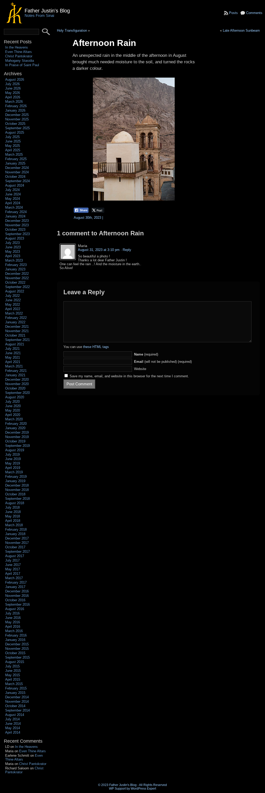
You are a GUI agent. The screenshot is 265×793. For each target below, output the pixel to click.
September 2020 (17, 393)
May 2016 (12, 622)
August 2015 (14, 662)
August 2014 (14, 715)
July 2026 (12, 84)
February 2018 (16, 529)
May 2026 (12, 93)
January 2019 (15, 481)
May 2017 (12, 569)
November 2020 (17, 384)
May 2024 (12, 199)
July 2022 (12, 296)
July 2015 (12, 666)
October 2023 (15, 229)
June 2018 (13, 512)
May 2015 (12, 675)
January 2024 (15, 216)
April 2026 (12, 97)
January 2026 (15, 110)
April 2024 (12, 203)
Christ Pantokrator (18, 56)
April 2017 (12, 574)
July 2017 (12, 560)
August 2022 (14, 291)
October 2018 (15, 494)
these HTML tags (96, 347)
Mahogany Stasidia (19, 61)
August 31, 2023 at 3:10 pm (99, 250)
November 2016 (17, 596)
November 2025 (17, 119)
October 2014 (15, 706)
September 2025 (17, 128)
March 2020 (14, 419)
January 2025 (15, 163)
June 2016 (13, 618)
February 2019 (16, 476)
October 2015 (15, 653)
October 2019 (15, 441)
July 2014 (12, 719)
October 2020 (15, 388)
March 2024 (14, 207)
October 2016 (15, 600)
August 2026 (14, 79)
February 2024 (16, 212)
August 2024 (14, 185)
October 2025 (15, 124)
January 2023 (15, 269)
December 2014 (17, 697)
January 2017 (15, 587)
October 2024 (15, 177)
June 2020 (13, 406)
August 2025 (14, 132)
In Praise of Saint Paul (22, 65)
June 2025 (13, 141)
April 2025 (12, 150)
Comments (254, 13)
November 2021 (17, 331)
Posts (233, 13)
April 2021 (12, 362)
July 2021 (12, 349)
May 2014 (12, 728)
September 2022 (17, 287)
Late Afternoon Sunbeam (241, 30)
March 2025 (14, 154)
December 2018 (17, 485)
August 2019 (14, 450)
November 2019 (17, 437)
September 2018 (17, 499)
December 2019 (17, 432)
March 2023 (14, 260)
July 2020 (12, 402)
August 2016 (14, 609)
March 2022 (14, 313)
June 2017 (13, 565)
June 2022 (13, 300)
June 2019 (13, 459)
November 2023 (17, 225)
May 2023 (12, 252)
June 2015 (13, 671)
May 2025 (12, 146)
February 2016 (16, 635)
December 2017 (17, 538)
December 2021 (17, 327)
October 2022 (15, 282)
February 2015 (16, 688)
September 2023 (17, 234)
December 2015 (17, 644)
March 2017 (14, 578)
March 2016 (14, 631)
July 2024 (12, 190)
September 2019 (17, 446)
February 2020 (16, 424)
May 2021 (12, 357)
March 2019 (14, 472)
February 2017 (16, 582)
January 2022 (15, 322)
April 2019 (12, 468)
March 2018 (14, 525)
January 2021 (15, 375)
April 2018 (12, 521)
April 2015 (12, 679)
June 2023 (13, 247)
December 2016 (17, 591)
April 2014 (12, 732)
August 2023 (14, 238)
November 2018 (17, 490)
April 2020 (12, 415)
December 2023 (17, 221)
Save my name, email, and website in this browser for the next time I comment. (129, 376)
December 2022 (17, 274)
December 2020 (17, 379)
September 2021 (17, 340)
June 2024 (13, 194)
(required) (146, 354)
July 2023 (12, 243)
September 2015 (17, 657)
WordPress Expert (143, 788)
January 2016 (15, 640)
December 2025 (17, 115)
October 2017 (15, 547)
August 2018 (14, 503)
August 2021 (14, 344)
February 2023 (16, 265)
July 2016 (12, 613)
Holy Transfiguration (72, 30)
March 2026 (14, 102)
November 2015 (17, 649)
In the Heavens (16, 47)
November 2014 (17, 701)
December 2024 (17, 168)
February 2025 (16, 159)
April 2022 (12, 309)
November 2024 (17, 172)
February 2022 (16, 318)
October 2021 (15, 335)
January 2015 (15, 693)
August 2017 (14, 556)
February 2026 (16, 106)
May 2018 (12, 516)
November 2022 (17, 278)
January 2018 (15, 534)
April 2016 (12, 626)
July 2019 (12, 454)
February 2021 (16, 371)
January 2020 (15, 428)
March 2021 (14, 366)
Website (140, 369)
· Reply (126, 250)
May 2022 (12, 304)
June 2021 (13, 353)
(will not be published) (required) (163, 362)
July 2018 (12, 507)
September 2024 (17, 181)
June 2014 (13, 724)
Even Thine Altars (18, 52)
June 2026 (13, 88)
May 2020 (12, 410)
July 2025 (12, 137)
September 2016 (17, 604)
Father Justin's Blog (47, 10)
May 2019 (12, 463)
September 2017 (17, 551)
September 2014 (17, 710)
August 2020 (14, 397)
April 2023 (12, 256)
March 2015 (14, 684)
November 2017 (17, 543)
